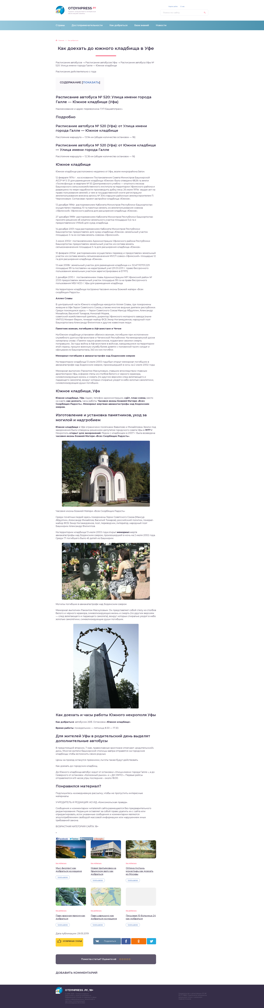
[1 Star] (120, 959)
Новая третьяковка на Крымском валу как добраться (103, 871)
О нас (182, 6)
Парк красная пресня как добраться (70, 917)
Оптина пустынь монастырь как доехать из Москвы (139, 871)
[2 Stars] (122, 959)
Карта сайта (173, 6)
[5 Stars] (129, 959)
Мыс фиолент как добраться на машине (69, 869)
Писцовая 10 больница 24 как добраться (141, 917)
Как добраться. (61, 863)
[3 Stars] (125, 959)
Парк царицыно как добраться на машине (104, 917)
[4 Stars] (127, 959)
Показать (91, 82)
